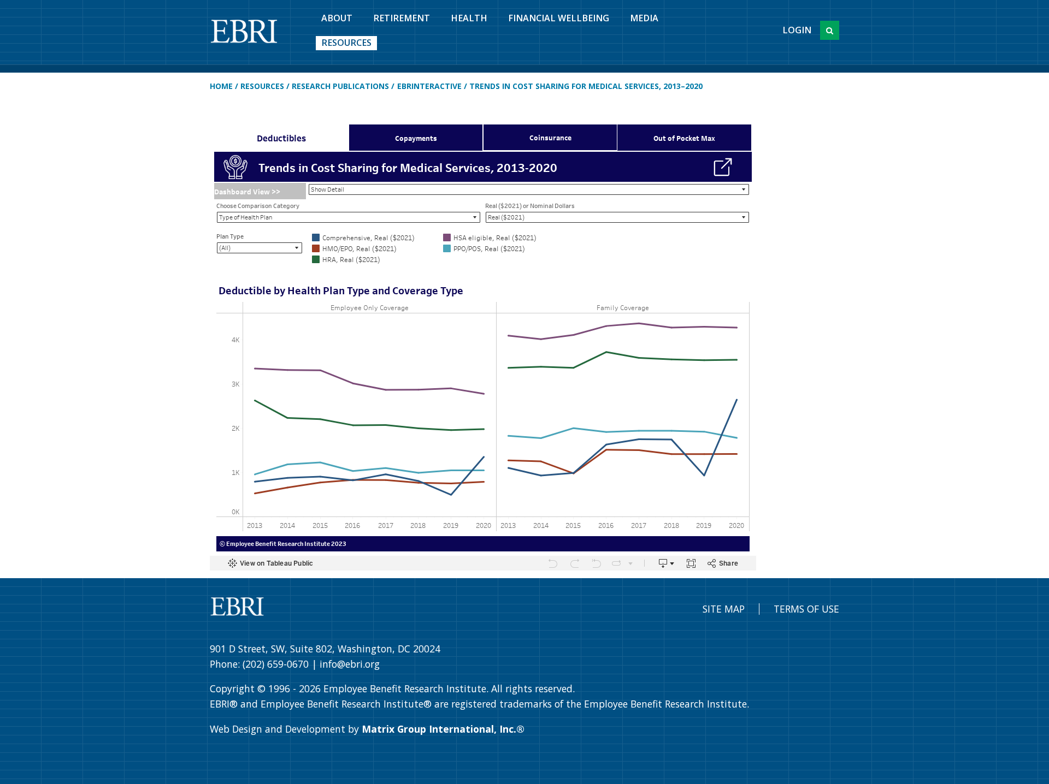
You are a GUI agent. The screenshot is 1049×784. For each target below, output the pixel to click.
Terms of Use (806, 608)
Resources (346, 43)
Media (644, 18)
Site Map (724, 608)
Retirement (401, 18)
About (336, 18)
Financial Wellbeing (558, 18)
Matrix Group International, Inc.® (443, 728)
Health (469, 18)
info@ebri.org (350, 663)
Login (796, 30)
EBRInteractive (429, 86)
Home (221, 86)
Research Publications (340, 86)
